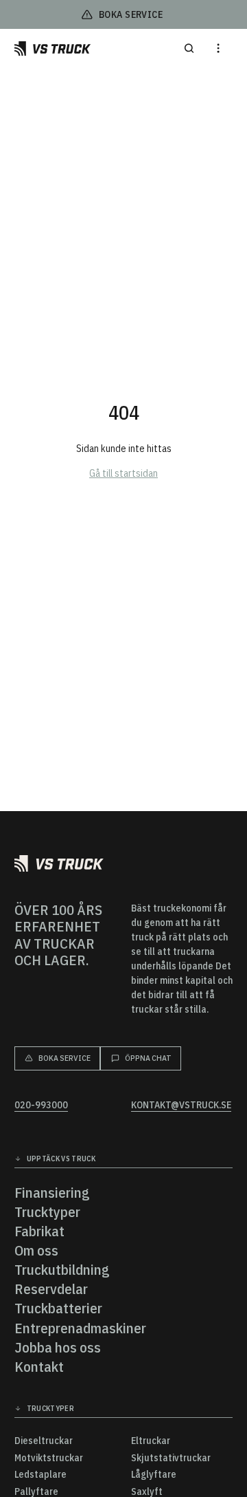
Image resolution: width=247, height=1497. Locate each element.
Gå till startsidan (123, 473)
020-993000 (41, 1105)
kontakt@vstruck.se (181, 1105)
